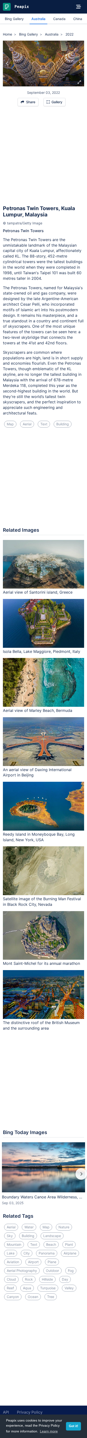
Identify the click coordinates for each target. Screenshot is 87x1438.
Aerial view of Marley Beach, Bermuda (37, 710)
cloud (11, 1279)
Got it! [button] (73, 1426)
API (6, 1412)
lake (10, 1253)
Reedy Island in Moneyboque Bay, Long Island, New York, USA (39, 837)
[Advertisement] (43, 157)
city (26, 1253)
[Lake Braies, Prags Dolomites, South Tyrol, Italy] (7, 63)
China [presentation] (77, 19)
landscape (52, 1236)
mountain (14, 1244)
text (43, 424)
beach (51, 1244)
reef (10, 1288)
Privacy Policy (30, 1412)
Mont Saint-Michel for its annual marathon (41, 963)
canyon (13, 1297)
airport (33, 1262)
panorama (47, 1253)
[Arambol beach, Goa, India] (79, 63)
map (10, 424)
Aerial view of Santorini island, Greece (37, 592)
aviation (13, 1262)
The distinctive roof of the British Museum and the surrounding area (41, 1025)
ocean (33, 1297)
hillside (47, 1279)
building (62, 424)
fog (71, 1270)
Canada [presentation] (59, 19)
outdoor (52, 1270)
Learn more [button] (49, 1431)
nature (63, 1227)
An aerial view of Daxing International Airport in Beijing (37, 772)
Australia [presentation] (38, 19)
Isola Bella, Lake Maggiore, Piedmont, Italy (41, 651)
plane (52, 1262)
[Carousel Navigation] (43, 1177)
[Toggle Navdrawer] (78, 6)
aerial (27, 424)
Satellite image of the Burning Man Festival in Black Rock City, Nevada (42, 901)
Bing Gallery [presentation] (14, 19)
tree (50, 1297)
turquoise (48, 1288)
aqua (27, 1288)
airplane (70, 1253)
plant (69, 1244)
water (29, 1227)
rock (29, 1279)
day (65, 1279)
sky (10, 1236)
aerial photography (22, 1270)
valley (69, 1288)
